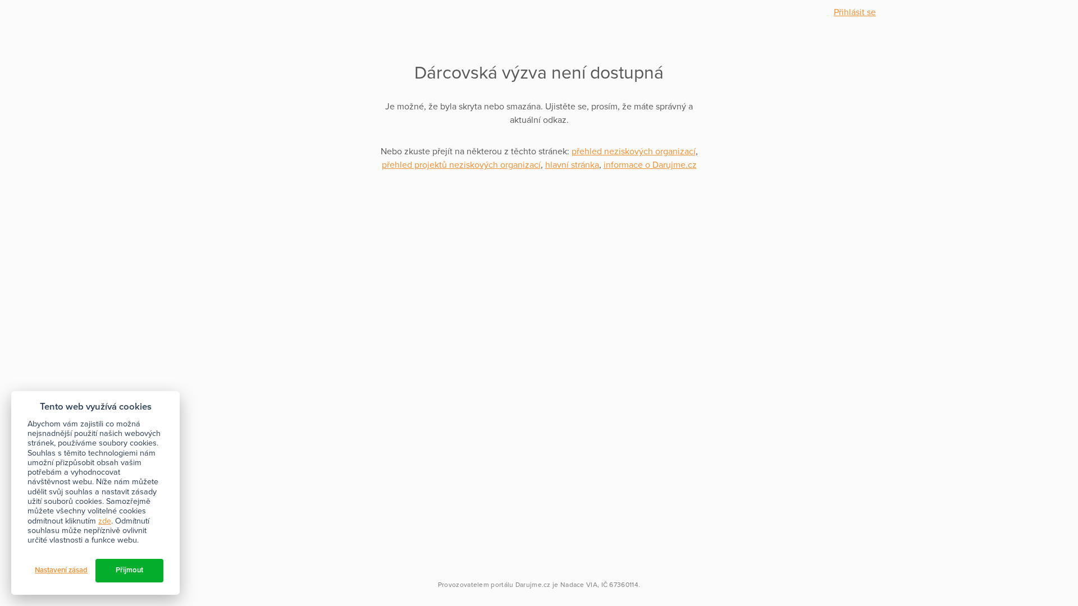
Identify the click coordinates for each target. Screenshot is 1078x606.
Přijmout (129, 570)
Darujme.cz (533, 585)
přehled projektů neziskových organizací (461, 165)
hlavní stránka (572, 165)
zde (104, 521)
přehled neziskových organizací (634, 151)
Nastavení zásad (61, 570)
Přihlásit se (855, 12)
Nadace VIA (578, 585)
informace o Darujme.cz (650, 165)
